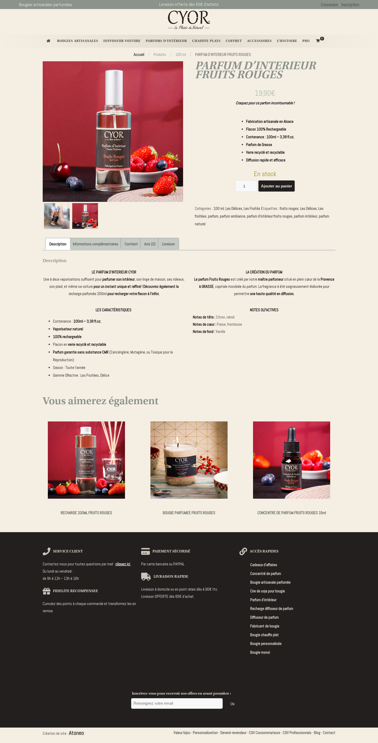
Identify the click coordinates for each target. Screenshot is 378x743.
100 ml (218, 208)
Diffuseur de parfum (264, 617)
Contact (329, 732)
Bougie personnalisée (266, 643)
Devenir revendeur (233, 732)
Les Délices (234, 208)
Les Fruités (252, 208)
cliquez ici (123, 563)
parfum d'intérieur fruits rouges (269, 216)
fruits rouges (289, 208)
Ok (232, 704)
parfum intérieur (305, 216)
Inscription (350, 4)
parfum (213, 216)
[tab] (57, 244)
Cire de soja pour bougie (267, 591)
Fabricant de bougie (264, 626)
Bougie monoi (260, 652)
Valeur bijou (182, 732)
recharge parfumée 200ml (88, 293)
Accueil (139, 54)
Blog (317, 732)
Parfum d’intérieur (263, 599)
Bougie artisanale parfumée (270, 582)
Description (57, 243)
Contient (131, 243)
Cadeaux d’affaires (263, 564)
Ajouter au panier (276, 186)
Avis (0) (150, 243)
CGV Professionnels (297, 732)
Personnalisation (205, 732)
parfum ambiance (232, 216)
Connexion (329, 4)
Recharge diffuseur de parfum (271, 608)
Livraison (168, 243)
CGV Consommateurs (264, 732)
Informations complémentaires (95, 243)
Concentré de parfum (265, 573)
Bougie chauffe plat (264, 634)
